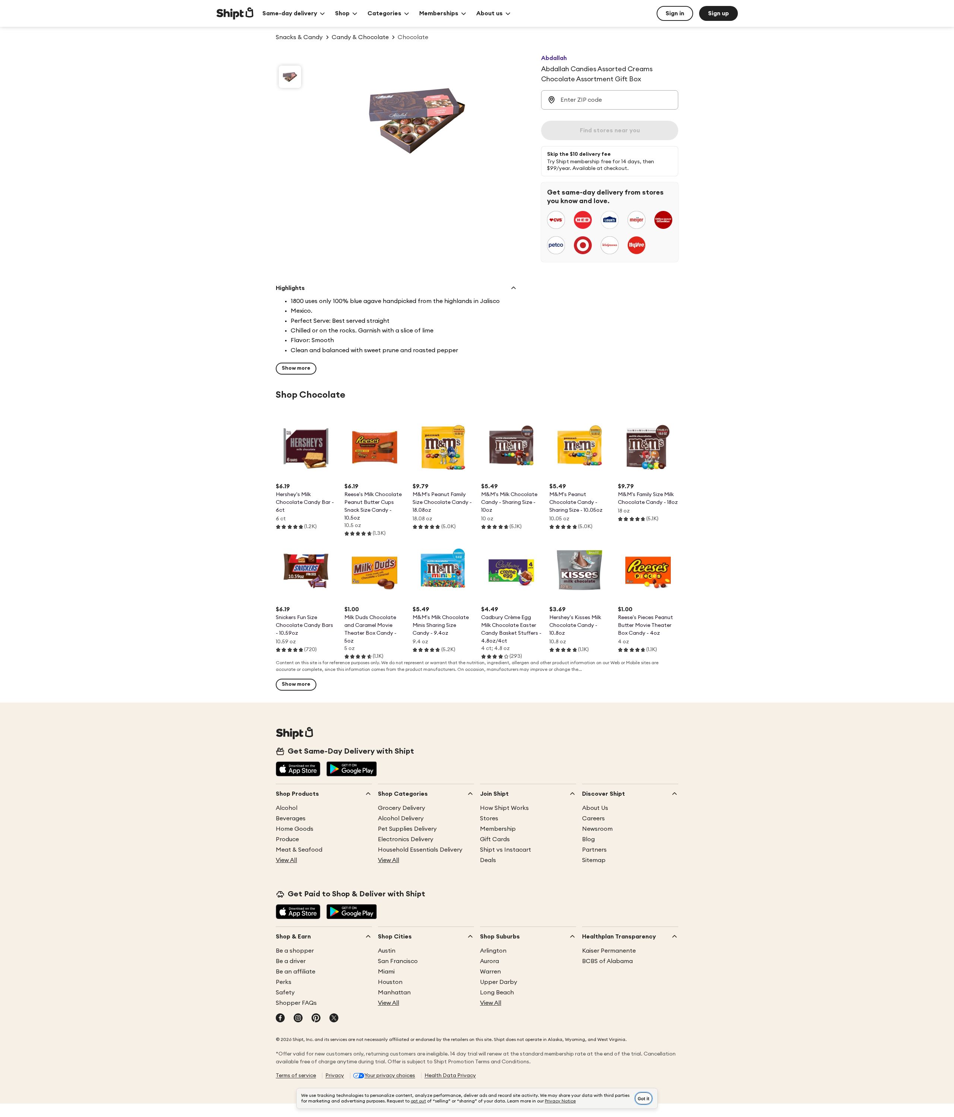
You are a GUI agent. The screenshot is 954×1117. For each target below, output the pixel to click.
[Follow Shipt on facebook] (280, 1018)
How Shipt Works (504, 808)
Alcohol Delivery (401, 818)
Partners (594, 850)
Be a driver (291, 961)
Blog (588, 839)
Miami (386, 972)
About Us (595, 808)
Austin (386, 951)
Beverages (291, 818)
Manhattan (394, 992)
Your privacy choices (389, 1075)
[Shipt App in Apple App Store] (298, 769)
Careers (593, 818)
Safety (285, 992)
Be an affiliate (295, 972)
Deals (488, 860)
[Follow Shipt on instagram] (298, 1018)
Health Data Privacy (450, 1075)
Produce (287, 839)
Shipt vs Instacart (505, 850)
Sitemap (594, 860)
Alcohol (286, 808)
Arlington (493, 951)
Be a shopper (295, 951)
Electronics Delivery (405, 839)
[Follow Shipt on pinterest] (316, 1018)
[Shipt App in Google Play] (351, 769)
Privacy (334, 1075)
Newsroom (597, 829)
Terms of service (296, 1075)
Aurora (489, 961)
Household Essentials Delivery (420, 850)
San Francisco (398, 961)
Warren (490, 972)
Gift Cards (495, 839)
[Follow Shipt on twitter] (333, 1018)
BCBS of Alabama (607, 961)
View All (286, 860)
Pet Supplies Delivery (407, 829)
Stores (489, 818)
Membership (498, 829)
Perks (283, 982)
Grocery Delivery (401, 808)
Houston (390, 982)
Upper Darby (498, 982)
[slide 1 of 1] (290, 77)
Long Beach (497, 992)
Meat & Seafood (299, 850)
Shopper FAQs (296, 1003)
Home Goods (294, 829)
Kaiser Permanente (609, 951)
